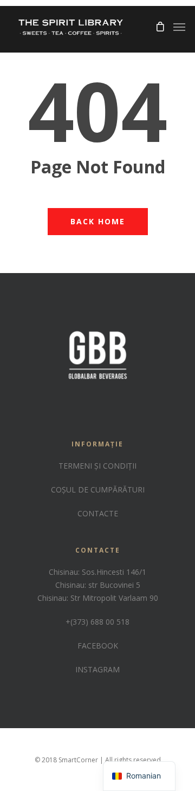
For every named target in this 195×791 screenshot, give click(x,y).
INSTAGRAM (97, 669)
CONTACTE (97, 513)
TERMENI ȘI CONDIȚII (97, 466)
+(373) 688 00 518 (97, 622)
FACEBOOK (97, 645)
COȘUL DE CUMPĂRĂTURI (98, 489)
